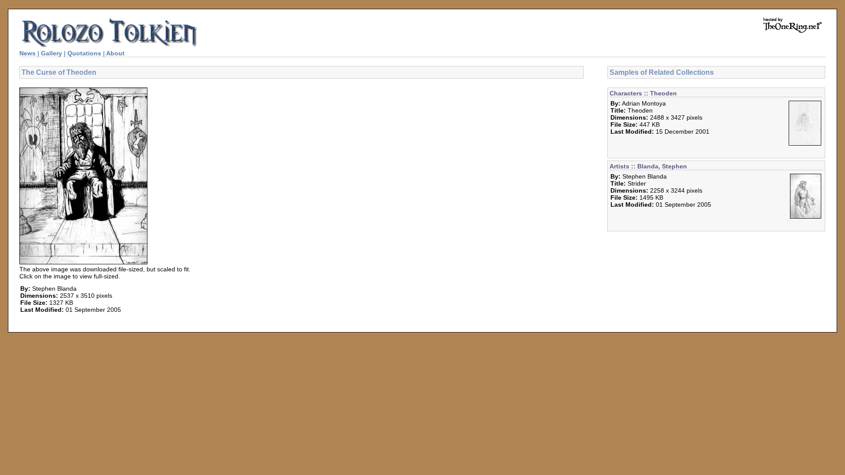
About (115, 53)
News (27, 53)
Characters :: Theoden (643, 93)
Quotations (84, 53)
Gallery (51, 53)
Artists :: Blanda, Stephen (648, 166)
